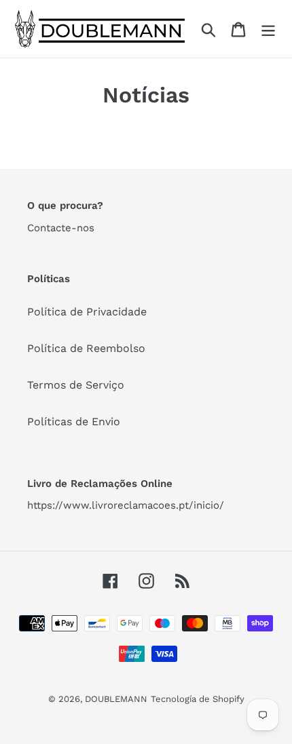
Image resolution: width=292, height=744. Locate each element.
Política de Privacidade (87, 311)
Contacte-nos (60, 228)
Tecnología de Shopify (197, 699)
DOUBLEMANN (116, 699)
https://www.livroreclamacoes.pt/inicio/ (125, 505)
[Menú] (268, 29)
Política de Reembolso (86, 348)
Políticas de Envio (73, 421)
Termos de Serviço (75, 384)
